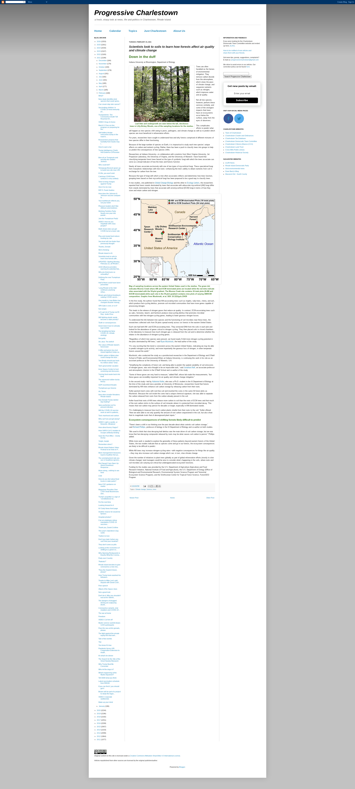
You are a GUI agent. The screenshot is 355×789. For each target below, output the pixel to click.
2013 (99, 733)
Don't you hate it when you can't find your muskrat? (108, 540)
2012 (99, 736)
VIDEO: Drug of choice (106, 122)
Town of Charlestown (233, 133)
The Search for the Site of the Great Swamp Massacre (109, 660)
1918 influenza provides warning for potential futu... (109, 268)
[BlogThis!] (151, 486)
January (102, 706)
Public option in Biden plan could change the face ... (108, 356)
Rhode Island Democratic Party (237, 166)
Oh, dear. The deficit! (106, 342)
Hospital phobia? (104, 517)
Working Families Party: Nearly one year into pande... (107, 213)
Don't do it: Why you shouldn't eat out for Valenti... (109, 596)
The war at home (104, 613)
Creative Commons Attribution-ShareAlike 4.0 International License (155, 756)
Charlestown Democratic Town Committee (241, 141)
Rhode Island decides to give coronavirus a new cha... (109, 566)
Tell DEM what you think (107, 678)
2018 (99, 717)
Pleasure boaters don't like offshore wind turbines (108, 207)
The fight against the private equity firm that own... (108, 634)
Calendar (115, 30)
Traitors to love (104, 536)
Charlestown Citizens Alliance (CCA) (239, 144)
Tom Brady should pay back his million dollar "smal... (108, 362)
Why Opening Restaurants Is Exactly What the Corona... (109, 554)
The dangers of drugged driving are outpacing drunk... (107, 603)
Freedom (101, 617)
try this (232, 46)
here (248, 67)
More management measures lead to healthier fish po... (109, 454)
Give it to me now (104, 187)
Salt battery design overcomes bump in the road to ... (108, 135)
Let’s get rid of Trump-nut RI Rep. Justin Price (108, 313)
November (103, 64)
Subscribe (242, 100)
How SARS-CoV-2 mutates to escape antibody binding (109, 432)
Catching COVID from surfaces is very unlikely (108, 177)
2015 (99, 727)
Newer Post (134, 498)
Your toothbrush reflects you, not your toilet (109, 202)
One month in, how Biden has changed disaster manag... (109, 301)
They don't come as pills (107, 545)
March (101, 90)
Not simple (102, 309)
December (103, 61)
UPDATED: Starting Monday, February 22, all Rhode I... (109, 263)
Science (149, 489)
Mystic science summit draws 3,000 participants (109, 624)
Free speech (103, 586)
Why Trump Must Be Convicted (106, 665)
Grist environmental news (234, 169)
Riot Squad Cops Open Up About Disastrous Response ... (108, 465)
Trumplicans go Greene (107, 388)
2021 (99, 58)
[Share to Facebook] (157, 486)
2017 (99, 720)
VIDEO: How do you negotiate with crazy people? (107, 224)
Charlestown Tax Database (235, 138)
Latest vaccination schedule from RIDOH (108, 682)
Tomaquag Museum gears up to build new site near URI (109, 169)
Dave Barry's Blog (232, 171)
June (101, 80)
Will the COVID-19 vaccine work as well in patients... (108, 411)
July (100, 77)
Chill (100, 476)
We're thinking (103, 250)
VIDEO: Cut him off (105, 620)
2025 (99, 45)
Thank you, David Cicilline (108, 527)
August (101, 74)
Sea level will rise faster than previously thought (109, 242)
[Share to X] (154, 486)
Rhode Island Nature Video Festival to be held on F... (108, 448)
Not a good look (104, 592)
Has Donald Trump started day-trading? (108, 401)
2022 (99, 54)
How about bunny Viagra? (108, 427)
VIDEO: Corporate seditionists (105, 698)
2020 (99, 710)
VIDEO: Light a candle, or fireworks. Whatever (107, 423)
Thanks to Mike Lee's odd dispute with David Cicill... (109, 581)
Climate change (140, 489)
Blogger (182, 767)
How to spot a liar (104, 147)
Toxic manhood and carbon (108, 416)
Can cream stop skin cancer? (109, 104)
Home (98, 30)
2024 (99, 48)
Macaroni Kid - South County (236, 174)
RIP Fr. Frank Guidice (106, 190)
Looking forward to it (106, 505)
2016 (99, 723)
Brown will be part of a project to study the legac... (109, 693)
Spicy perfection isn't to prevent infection (107, 406)
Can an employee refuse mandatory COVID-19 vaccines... (107, 522)
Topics (133, 30)
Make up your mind (105, 702)
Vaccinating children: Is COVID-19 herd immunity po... (108, 110)
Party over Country (105, 558)
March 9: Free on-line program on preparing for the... (108, 127)
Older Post (210, 498)
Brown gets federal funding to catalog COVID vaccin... (109, 296)
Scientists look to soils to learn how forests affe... (108, 257)
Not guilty (102, 338)
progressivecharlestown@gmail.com (245, 60)
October (102, 67)
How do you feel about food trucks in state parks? (108, 480)
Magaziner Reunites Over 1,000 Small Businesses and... (108, 492)
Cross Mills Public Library (234, 150)
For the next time (104, 502)
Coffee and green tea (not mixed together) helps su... (109, 351)
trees (154, 489)
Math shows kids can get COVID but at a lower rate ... (109, 231)
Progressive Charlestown (136, 13)
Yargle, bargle (103, 441)
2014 (99, 730)
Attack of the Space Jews (107, 589)
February (102, 93)
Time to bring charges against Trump (106, 183)
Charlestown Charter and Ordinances (239, 136)
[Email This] (149, 486)
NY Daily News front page (108, 508)
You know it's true (104, 645)
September (103, 70)
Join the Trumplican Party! (108, 219)
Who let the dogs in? (106, 669)
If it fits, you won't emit (106, 173)
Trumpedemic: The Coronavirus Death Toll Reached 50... (108, 117)
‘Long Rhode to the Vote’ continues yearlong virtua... (107, 290)
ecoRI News (229, 163)
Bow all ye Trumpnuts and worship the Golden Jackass (108, 160)
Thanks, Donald (104, 247)
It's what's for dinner (105, 656)
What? (100, 96)
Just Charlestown (155, 30)
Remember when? (105, 444)
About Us (179, 30)
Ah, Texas (102, 391)
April (101, 86)
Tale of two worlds (105, 639)
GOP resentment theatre (107, 385)
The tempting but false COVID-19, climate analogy (106, 333)
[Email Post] (144, 486)
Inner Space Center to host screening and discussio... (109, 370)
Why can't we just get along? (109, 419)
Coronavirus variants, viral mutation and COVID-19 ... (109, 609)
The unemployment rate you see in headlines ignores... (109, 459)
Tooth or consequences (107, 323)
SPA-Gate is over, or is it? (107, 306)
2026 (99, 41)
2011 (99, 740)
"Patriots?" (102, 562)
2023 (99, 51)
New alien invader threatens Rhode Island (109, 396)
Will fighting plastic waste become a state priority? (108, 318)
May (100, 83)
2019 (99, 714)
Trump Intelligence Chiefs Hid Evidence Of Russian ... (108, 152)
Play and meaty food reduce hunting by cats (109, 237)
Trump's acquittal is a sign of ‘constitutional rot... (109, 498)
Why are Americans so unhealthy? (106, 273)
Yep (99, 642)
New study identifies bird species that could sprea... (109, 100)
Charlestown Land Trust (234, 147)
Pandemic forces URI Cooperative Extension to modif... (109, 650)
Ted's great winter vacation (108, 366)
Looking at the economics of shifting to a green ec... (109, 549)
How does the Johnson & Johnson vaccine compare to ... (109, 196)
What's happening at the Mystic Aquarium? (107, 674)
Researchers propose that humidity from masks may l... (109, 142)
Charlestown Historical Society (236, 153)
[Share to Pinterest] (159, 486)
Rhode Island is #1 (105, 253)
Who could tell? (104, 165)
